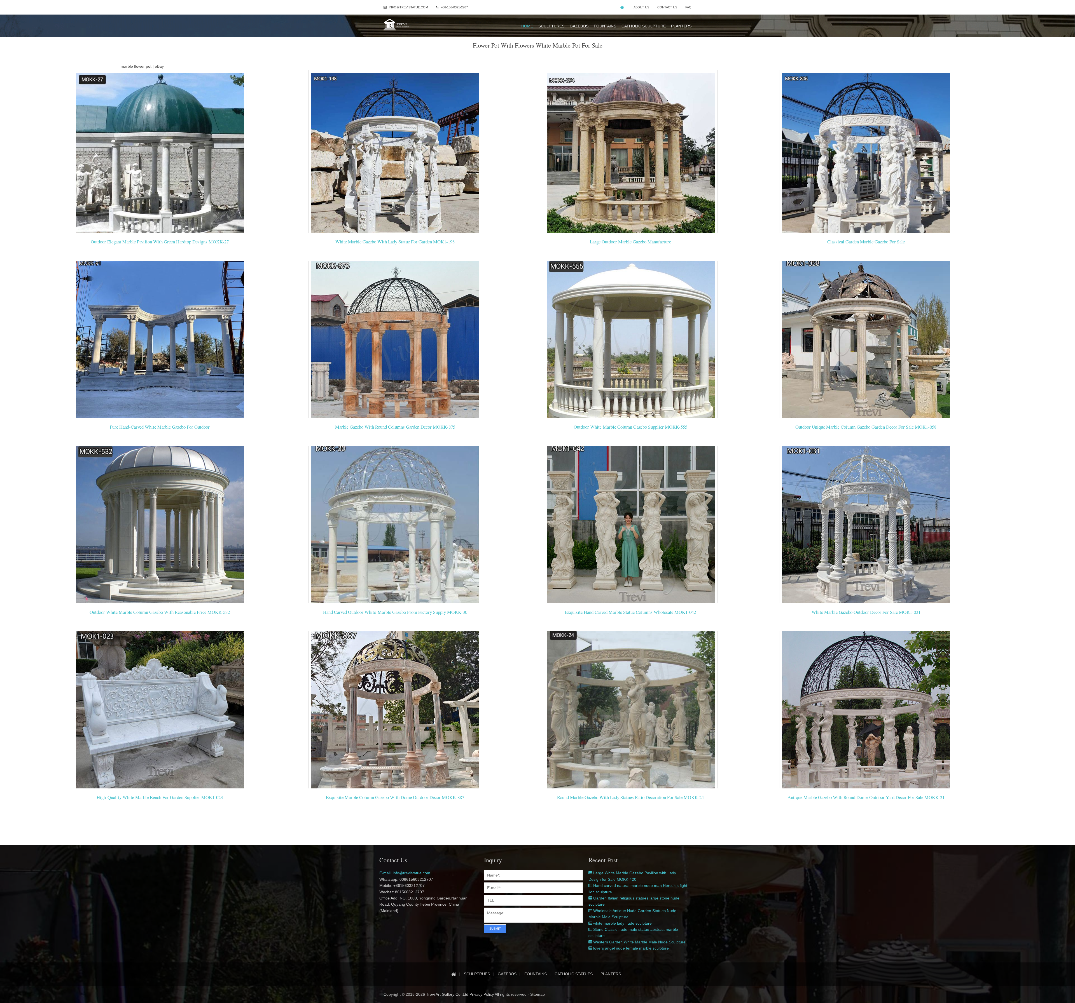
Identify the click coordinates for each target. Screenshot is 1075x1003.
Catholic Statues (574, 974)
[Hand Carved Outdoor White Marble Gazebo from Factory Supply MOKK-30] (395, 527)
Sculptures (551, 26)
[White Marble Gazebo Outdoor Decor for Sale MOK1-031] (866, 527)
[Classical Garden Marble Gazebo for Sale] (866, 156)
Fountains (605, 26)
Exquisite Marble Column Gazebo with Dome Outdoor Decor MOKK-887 (395, 797)
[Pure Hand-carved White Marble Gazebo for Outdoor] (160, 342)
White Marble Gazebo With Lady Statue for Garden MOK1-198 (395, 241)
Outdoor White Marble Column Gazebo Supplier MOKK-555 (630, 427)
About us (641, 7)
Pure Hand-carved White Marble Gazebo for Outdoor (160, 427)
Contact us (667, 7)
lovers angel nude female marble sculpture (630, 948)
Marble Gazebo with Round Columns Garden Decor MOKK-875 (395, 427)
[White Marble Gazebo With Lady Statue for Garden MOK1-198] (395, 156)
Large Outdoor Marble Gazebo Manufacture (630, 241)
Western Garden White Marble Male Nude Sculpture (639, 942)
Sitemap (537, 994)
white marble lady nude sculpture (622, 923)
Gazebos (579, 26)
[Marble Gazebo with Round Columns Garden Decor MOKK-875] (395, 342)
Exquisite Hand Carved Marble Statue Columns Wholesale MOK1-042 (630, 612)
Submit (495, 928)
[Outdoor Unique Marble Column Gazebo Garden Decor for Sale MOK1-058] (866, 342)
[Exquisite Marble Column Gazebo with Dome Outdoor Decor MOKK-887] (395, 712)
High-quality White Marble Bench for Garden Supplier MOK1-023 (160, 797)
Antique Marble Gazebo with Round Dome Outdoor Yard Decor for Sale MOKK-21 (866, 797)
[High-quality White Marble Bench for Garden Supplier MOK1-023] (160, 712)
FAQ (688, 7)
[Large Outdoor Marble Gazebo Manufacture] (631, 156)
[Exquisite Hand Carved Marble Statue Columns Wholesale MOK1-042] (631, 527)
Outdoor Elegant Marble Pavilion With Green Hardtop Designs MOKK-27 (160, 241)
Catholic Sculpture (643, 26)
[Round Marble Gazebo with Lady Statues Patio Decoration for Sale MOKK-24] (631, 712)
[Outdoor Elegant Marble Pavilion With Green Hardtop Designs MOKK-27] (160, 156)
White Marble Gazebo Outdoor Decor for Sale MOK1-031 (866, 612)
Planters (681, 26)
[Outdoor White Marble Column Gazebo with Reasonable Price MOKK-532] (160, 527)
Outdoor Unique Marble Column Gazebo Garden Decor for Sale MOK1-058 (865, 427)
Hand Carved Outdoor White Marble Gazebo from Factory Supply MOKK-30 (395, 612)
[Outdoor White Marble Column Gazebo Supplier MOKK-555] (631, 342)
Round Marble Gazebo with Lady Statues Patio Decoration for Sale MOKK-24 (630, 797)
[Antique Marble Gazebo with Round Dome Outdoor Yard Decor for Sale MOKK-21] (866, 712)
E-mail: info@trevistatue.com (404, 873)
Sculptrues (477, 974)
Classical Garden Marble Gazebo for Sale (866, 241)
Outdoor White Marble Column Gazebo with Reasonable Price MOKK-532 (160, 612)
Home (527, 26)
